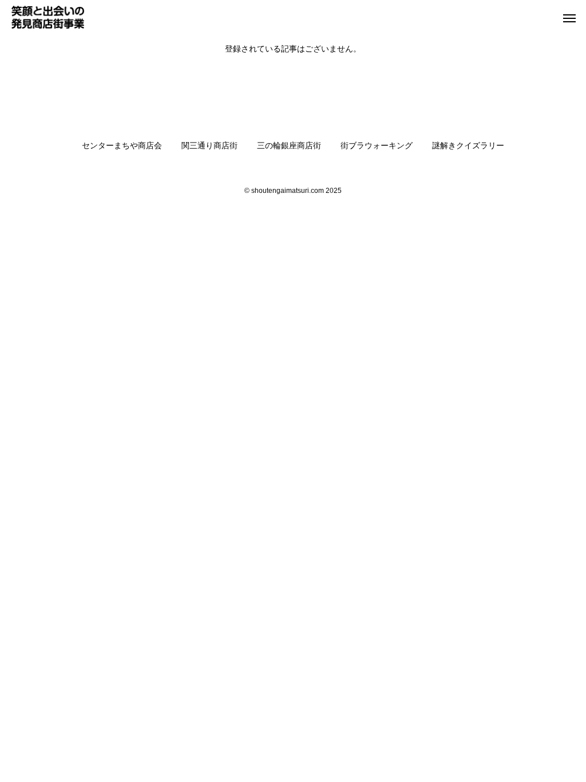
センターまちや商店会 (122, 145)
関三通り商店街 (209, 145)
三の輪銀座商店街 (289, 145)
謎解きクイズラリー (468, 145)
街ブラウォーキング (376, 145)
